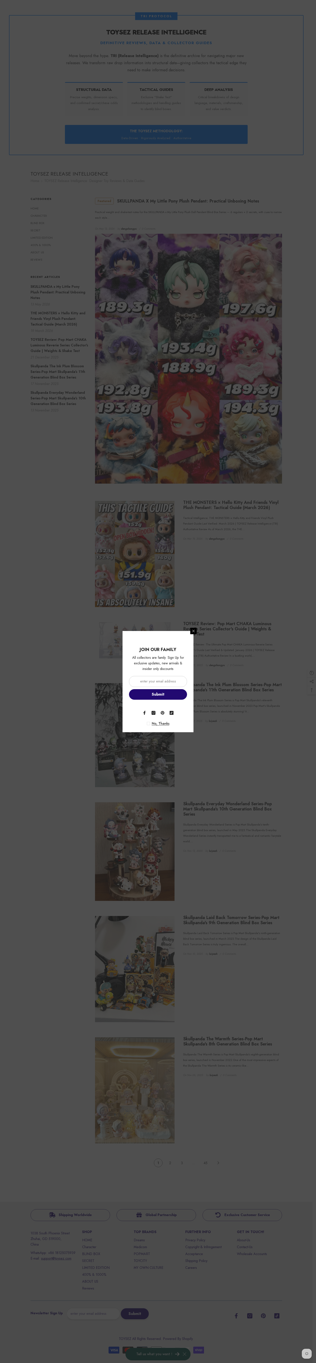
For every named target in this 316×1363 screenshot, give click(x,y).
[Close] (193, 631)
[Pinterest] (162, 712)
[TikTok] (171, 712)
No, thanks (160, 723)
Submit (158, 694)
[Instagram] (153, 712)
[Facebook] (144, 712)
